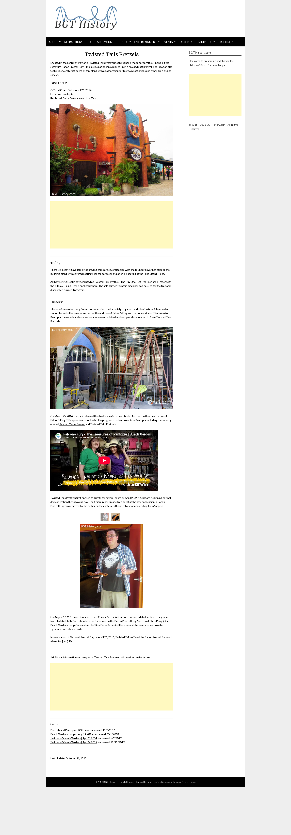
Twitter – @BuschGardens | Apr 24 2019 (73, 742)
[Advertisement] (111, 224)
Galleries (186, 41)
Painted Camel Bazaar (72, 424)
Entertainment (145, 41)
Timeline (224, 41)
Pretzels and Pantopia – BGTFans (69, 730)
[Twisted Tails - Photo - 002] (105, 517)
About (53, 41)
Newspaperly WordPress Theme (178, 781)
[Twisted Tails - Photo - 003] (115, 517)
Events (168, 41)
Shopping (205, 41)
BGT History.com (100, 41)
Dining (123, 41)
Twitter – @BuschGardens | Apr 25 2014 (73, 738)
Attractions (73, 41)
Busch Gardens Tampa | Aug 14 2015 (71, 734)
